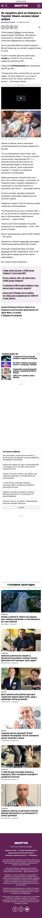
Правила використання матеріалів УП (21, 853)
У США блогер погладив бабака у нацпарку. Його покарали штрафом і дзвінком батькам (18, 485)
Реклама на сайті (11, 850)
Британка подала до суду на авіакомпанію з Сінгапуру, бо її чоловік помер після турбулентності (21, 467)
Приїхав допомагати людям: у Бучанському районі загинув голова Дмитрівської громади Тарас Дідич (19, 658)
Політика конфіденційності (27, 850)
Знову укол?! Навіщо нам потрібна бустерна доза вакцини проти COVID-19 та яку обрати (20, 296)
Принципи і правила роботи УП (16, 855)
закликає (5, 251)
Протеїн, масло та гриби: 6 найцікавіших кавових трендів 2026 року (20, 502)
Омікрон (17, 32)
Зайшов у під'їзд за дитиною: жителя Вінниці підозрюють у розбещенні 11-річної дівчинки (18, 494)
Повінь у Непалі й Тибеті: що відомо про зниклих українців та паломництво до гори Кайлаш (20, 476)
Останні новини (11, 452)
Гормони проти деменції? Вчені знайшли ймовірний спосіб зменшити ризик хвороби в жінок (20, 735)
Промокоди (32, 855)
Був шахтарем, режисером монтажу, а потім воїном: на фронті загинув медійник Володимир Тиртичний (21, 457)
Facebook (18, 315)
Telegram (6, 315)
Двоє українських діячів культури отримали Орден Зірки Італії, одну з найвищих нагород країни (19, 696)
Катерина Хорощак (8, 22)
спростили (25, 241)
